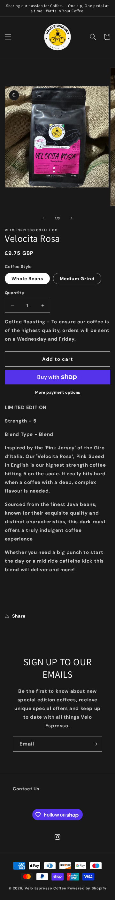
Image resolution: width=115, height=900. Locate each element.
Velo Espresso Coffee (45, 888)
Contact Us (26, 789)
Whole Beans (27, 278)
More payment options (57, 392)
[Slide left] (43, 218)
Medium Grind (77, 278)
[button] (8, 37)
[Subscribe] (95, 744)
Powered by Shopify (87, 888)
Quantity (14, 293)
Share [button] (19, 616)
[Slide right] (72, 218)
